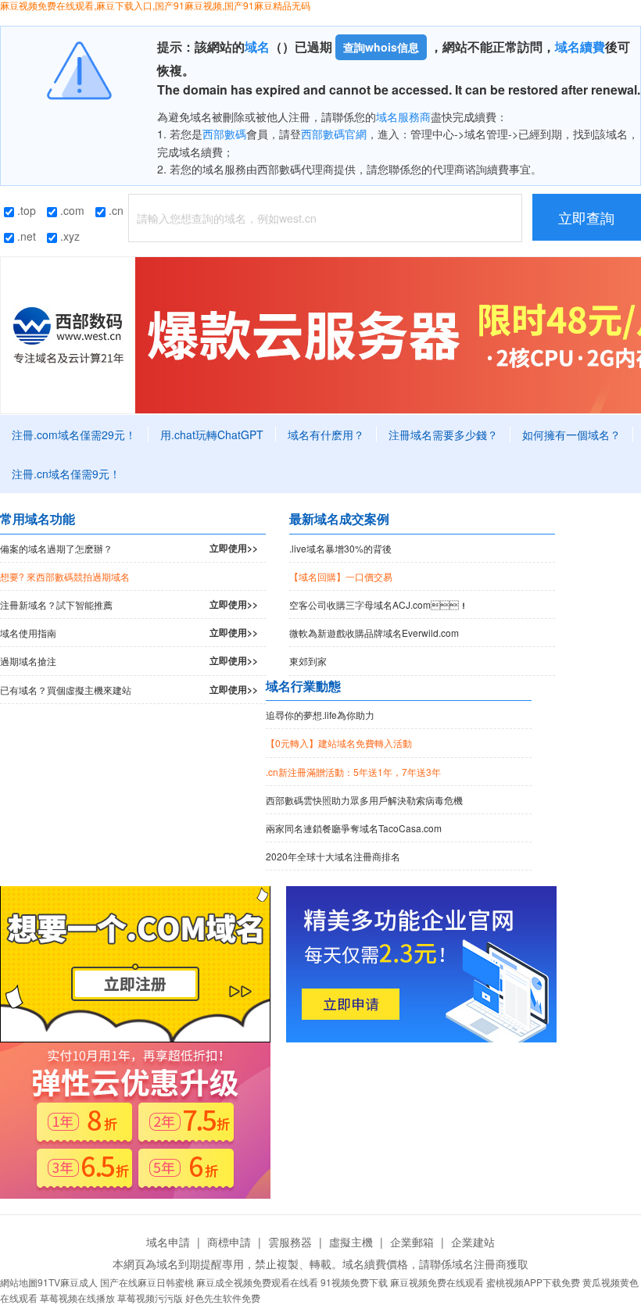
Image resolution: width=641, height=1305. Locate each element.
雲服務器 (290, 1242)
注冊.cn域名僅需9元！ (66, 473)
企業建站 (473, 1242)
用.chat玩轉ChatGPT (211, 434)
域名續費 (580, 46)
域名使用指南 (129, 632)
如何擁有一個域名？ (571, 434)
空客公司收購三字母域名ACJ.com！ (378, 604)
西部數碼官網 (334, 133)
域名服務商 (403, 116)
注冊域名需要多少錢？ (443, 434)
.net (25, 236)
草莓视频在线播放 (77, 1297)
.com (70, 210)
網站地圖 (19, 1282)
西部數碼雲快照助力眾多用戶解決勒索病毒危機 (364, 799)
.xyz (68, 236)
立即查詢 (586, 217)
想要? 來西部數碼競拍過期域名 (65, 576)
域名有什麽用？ (326, 434)
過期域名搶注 (129, 660)
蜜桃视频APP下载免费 (533, 1282)
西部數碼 (224, 133)
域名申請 (168, 1242)
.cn (115, 210)
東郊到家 (308, 660)
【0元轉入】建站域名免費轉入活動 (339, 742)
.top (25, 210)
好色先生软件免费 (222, 1297)
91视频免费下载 (354, 1282)
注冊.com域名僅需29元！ (74, 434)
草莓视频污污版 (150, 1297)
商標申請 (229, 1242)
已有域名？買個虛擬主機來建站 (129, 689)
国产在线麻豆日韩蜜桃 (147, 1282)
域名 (257, 46)
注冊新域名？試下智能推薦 (129, 604)
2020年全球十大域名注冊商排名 (333, 856)
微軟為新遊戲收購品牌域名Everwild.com (374, 632)
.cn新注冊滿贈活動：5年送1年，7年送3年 (353, 771)
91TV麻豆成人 (68, 1282)
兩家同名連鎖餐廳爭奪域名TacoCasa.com (354, 828)
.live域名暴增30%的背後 (340, 548)
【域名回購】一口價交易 (340, 576)
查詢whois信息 (381, 47)
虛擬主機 (351, 1242)
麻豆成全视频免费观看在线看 (257, 1282)
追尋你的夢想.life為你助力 (320, 714)
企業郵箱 (412, 1242)
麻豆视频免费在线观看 (437, 1282)
